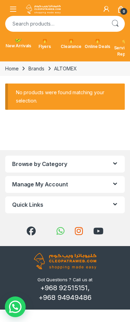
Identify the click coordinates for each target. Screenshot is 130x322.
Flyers (44, 46)
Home (11, 68)
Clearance (71, 46)
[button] (15, 306)
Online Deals (97, 46)
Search (115, 24)
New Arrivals (18, 45)
